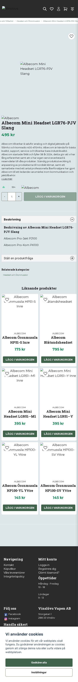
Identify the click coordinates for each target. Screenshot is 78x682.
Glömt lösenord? (48, 572)
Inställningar (39, 672)
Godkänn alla (39, 662)
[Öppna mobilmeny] (72, 9)
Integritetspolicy (14, 576)
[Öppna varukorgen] (65, 9)
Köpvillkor (10, 568)
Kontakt (9, 565)
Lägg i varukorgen (20, 359)
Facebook (15, 614)
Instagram (14, 618)
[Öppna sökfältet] (44, 9)
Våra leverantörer (14, 572)
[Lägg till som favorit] (51, 9)
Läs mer (7, 178)
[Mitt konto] (58, 9)
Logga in (44, 565)
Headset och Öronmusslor (28, 21)
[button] (71, 36)
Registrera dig (47, 568)
